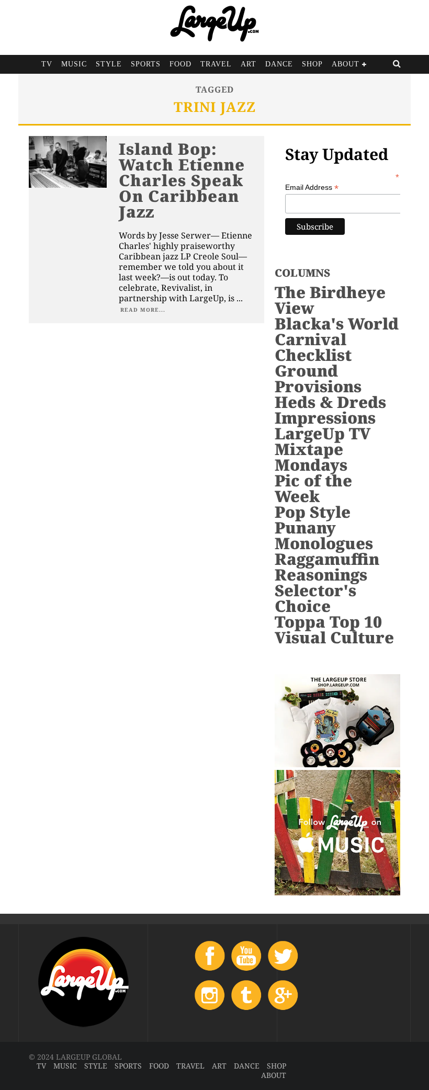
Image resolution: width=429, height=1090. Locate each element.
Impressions (325, 417)
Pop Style (313, 512)
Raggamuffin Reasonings (327, 566)
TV (46, 64)
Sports (146, 64)
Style (109, 64)
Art (248, 64)
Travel (216, 64)
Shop (312, 64)
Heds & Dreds (330, 402)
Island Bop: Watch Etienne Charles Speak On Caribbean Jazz (182, 180)
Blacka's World (337, 323)
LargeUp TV (322, 433)
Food (180, 64)
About (345, 64)
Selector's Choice (315, 598)
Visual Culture (334, 637)
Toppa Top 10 (328, 621)
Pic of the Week (313, 488)
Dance (279, 64)
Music (74, 64)
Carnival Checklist (313, 347)
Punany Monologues (324, 535)
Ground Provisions (318, 378)
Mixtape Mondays (311, 456)
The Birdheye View (330, 300)
